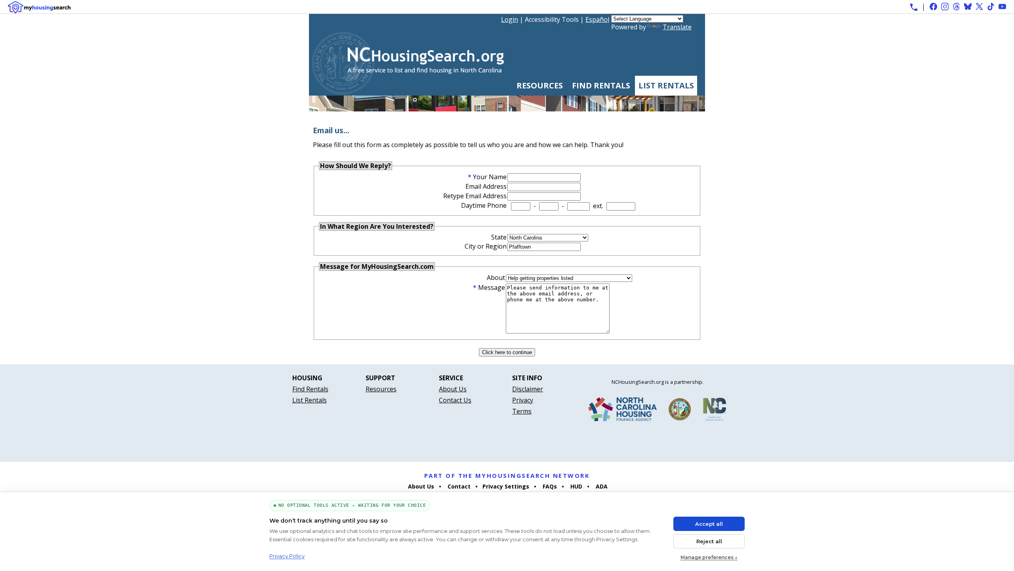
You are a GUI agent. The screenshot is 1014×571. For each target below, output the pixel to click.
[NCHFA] (622, 410)
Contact (458, 486)
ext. (598, 205)
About (496, 277)
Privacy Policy (287, 556)
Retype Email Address (475, 196)
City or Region (486, 246)
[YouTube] (1002, 6)
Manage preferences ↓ (709, 557)
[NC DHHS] (714, 410)
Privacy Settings (505, 486)
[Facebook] (933, 6)
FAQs (549, 486)
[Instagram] (945, 6)
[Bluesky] (968, 6)
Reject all (709, 541)
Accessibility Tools (552, 19)
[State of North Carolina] (680, 410)
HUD (575, 486)
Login (509, 19)
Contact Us (455, 400)
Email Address (486, 186)
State (499, 237)
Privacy (522, 400)
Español (597, 19)
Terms (522, 411)
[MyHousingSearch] (39, 7)
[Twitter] (979, 6)
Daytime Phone (484, 205)
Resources (540, 85)
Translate (677, 27)
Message (491, 287)
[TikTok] (991, 6)
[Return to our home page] (408, 91)
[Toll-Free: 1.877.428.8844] (913, 7)
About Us (453, 389)
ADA (601, 486)
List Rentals (666, 85)
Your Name (490, 176)
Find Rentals (601, 85)
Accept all (709, 524)
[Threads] (956, 6)
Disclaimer (527, 389)
